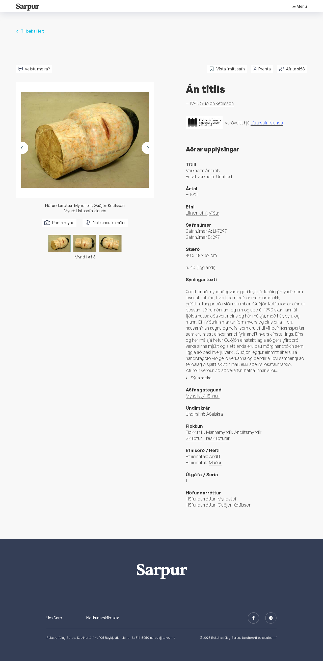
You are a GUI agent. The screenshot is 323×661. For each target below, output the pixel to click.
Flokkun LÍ (195, 432)
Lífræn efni (196, 213)
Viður (214, 213)
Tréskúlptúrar (217, 438)
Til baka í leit (32, 31)
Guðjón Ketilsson (217, 103)
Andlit (215, 456)
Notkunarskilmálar (109, 222)
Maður (215, 462)
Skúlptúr (194, 438)
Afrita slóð (295, 68)
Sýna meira (201, 377)
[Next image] (148, 148)
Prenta (264, 68)
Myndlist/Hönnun (203, 396)
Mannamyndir (219, 432)
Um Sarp (54, 617)
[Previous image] (22, 148)
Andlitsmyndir (247, 432)
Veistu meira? (37, 68)
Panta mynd (63, 222)
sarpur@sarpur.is (162, 638)
